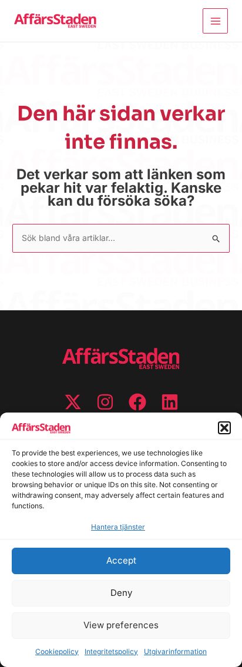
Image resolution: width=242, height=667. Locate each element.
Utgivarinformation (175, 651)
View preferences (121, 625)
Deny (121, 592)
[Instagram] (105, 402)
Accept (121, 560)
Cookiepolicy (57, 651)
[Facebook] (137, 402)
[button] (224, 428)
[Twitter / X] (73, 402)
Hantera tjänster (118, 526)
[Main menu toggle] (215, 20)
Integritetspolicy (111, 651)
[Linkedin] (170, 402)
